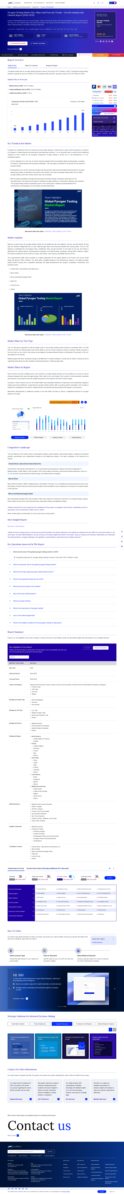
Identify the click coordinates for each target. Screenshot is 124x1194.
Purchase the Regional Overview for (63, 402)
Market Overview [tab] (20, 437)
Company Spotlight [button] (60, 2)
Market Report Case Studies (100, 117)
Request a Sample (98, 121)
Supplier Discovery (62, 1024)
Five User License (98, 100)
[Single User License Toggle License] (47, 876)
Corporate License (98, 103)
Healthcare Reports (110, 1164)
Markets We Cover (100, 1099)
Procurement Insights (35, 1155)
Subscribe (50, 1151)
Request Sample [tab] (51, 65)
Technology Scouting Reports (110, 1177)
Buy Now (95, 106)
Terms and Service (68, 1174)
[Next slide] (114, 1029)
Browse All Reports (13, 49)
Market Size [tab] (12, 65)
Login (111, 2)
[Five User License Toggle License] (71, 876)
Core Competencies (39, 2)
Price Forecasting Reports (95, 1168)
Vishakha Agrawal (34, 29)
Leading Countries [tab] (57, 437)
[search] (102, 2)
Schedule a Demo (19, 998)
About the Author (98, 939)
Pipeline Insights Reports (111, 1170)
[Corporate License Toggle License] (95, 876)
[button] (94, 2)
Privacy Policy (66, 1170)
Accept (102, 1191)
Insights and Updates (82, 1177)
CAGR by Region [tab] (38, 437)
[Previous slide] (110, 1029)
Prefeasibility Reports (96, 1172)
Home (9, 7)
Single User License (98, 98)
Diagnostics (35, 7)
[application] (48, 120)
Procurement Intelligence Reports (97, 1179)
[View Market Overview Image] (85, 402)
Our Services (70, 1099)
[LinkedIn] (103, 41)
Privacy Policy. (66, 1191)
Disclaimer (65, 1167)
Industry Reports (95, 1164)
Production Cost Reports (84, 1024)
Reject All (112, 1191)
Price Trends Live (39, 1024)
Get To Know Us (43, 1099)
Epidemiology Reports (110, 1174)
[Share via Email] (112, 41)
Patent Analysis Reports (111, 1167)
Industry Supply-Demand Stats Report (111, 1182)
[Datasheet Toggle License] (19, 876)
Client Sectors (49, 2)
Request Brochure (16, 1099)
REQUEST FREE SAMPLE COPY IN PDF (58, 231)
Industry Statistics (23, 1155)
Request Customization (101, 647)
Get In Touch (12, 1135)
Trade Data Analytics (18, 1024)
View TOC (87, 647)
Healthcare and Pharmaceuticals (21, 7)
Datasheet (96, 95)
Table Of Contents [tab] (31, 65)
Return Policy (66, 1177)
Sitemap (65, 1164)
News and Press (81, 1174)
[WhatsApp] (106, 41)
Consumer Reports (95, 1175)
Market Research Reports (106, 1024)
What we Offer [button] (28, 2)
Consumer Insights (49, 1155)
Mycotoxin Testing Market (16, 526)
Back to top (4, 1187)
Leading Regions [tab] (76, 437)
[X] (109, 41)
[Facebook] (100, 41)
